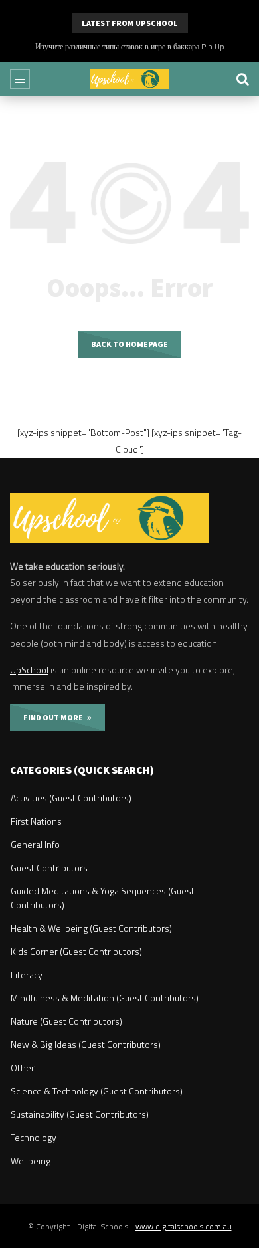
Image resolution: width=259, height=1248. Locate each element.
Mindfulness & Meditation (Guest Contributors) (105, 998)
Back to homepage (129, 344)
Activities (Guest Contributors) (71, 798)
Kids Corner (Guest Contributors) (76, 951)
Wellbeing (30, 1161)
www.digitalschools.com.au (183, 1226)
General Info (35, 844)
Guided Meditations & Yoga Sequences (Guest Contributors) (103, 898)
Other (23, 1068)
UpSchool (29, 669)
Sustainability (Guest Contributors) (80, 1114)
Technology (33, 1137)
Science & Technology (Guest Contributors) (97, 1091)
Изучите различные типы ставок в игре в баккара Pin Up (129, 46)
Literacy (27, 975)
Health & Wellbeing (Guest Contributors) (91, 928)
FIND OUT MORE (55, 717)
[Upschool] (129, 79)
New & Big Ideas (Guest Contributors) (86, 1044)
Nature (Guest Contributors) (66, 1021)
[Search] (242, 79)
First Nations (36, 821)
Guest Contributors (49, 868)
